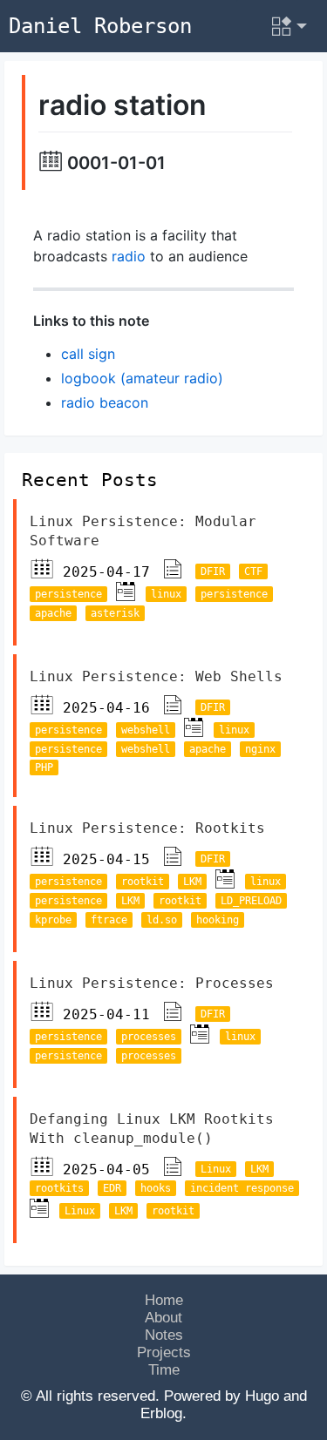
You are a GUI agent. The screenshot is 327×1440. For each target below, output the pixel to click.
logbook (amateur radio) (142, 378)
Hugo (262, 1396)
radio (129, 256)
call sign (88, 353)
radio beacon (104, 402)
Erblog (161, 1413)
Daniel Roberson (100, 26)
